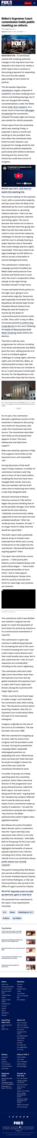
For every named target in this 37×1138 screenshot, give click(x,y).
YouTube (20, 1116)
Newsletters (5, 1013)
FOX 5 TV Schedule (23, 1027)
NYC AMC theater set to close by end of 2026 (13, 949)
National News (6, 995)
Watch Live (28, 3)
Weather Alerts (21, 989)
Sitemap (4, 1015)
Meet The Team (22, 1025)
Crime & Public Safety (6, 1000)
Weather (20, 982)
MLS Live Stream (22, 1107)
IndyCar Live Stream (23, 1091)
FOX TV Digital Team (7, 29)
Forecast (19, 984)
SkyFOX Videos (21, 1064)
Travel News (21, 993)
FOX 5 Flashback (22, 1062)
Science (4, 1008)
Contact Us (20, 1040)
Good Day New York (6, 1021)
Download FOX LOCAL (21, 1032)
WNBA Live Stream (23, 1105)
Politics (6, 918)
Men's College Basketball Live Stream (21, 1095)
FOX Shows (20, 1029)
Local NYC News (7, 989)
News (12, 912)
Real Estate (5, 1068)
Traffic (19, 991)
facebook (9, 1116)
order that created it (17, 107)
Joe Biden (17, 918)
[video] (30, 933)
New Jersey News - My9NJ (7, 1079)
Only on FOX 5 (23, 1054)
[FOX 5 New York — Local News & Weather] (7, 3)
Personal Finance (7, 1066)
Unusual (4, 1006)
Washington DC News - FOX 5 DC (7, 1087)
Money (4, 1054)
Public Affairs (21, 1038)
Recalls (4, 1059)
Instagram (13, 1116)
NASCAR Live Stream (21, 1088)
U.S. (14, 29)
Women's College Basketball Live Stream (22, 1100)
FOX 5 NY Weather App (22, 996)
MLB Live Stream (22, 1085)
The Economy (6, 1064)
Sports (4, 1010)
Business (4, 1062)
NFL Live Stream (22, 1078)
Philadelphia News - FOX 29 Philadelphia (8, 1083)
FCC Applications (22, 1047)
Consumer (5, 1057)
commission (7, 90)
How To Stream (22, 1023)
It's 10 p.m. (20, 1049)
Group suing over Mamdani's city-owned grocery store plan (12, 957)
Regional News (5, 1074)
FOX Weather (21, 1000)
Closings (19, 987)
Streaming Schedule (8, 987)
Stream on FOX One (21, 1074)
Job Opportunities (22, 1036)
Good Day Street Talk (7, 1026)
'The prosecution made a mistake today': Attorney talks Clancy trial (12, 932)
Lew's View (20, 1059)
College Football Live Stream (22, 1081)
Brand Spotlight (21, 1066)
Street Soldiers (21, 1057)
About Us (21, 1020)
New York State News (6, 992)
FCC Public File (21, 1045)
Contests (19, 1043)
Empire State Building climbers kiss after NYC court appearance (12, 940)
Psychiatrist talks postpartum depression (10, 965)
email (27, 1116)
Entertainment (6, 1004)
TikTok (16, 1116)
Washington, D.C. (25, 912)
